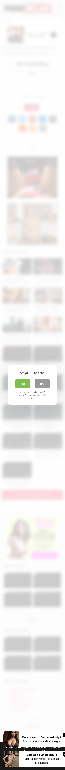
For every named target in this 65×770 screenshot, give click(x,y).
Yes (23, 383)
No (42, 383)
